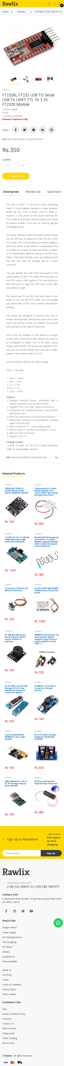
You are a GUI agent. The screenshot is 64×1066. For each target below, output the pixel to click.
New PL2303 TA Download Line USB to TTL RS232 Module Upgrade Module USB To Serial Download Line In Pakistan (46, 541)
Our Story (7, 974)
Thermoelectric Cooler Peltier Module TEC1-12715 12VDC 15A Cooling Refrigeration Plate (46, 491)
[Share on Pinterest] (33, 130)
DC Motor (7, 946)
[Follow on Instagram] (51, 130)
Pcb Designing (9, 942)
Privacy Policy (9, 989)
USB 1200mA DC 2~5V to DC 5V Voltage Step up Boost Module (16, 783)
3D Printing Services (12, 937)
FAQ (4, 1009)
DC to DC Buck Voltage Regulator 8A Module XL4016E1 (45, 736)
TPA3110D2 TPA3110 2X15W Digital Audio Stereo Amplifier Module (17, 490)
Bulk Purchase (9, 1028)
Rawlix (8, 1055)
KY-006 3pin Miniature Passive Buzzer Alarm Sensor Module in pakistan (15, 638)
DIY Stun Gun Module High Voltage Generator (46, 782)
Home (5, 11)
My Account (8, 1042)
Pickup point (8, 1033)
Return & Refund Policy (13, 1013)
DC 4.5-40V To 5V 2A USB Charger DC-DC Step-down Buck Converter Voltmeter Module (16, 689)
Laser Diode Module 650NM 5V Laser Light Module (15, 736)
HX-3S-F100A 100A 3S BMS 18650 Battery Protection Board (46, 590)
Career (5, 979)
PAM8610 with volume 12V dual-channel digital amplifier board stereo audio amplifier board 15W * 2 (46, 639)
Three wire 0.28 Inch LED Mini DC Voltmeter (16, 589)
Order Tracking (9, 1038)
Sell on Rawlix (9, 994)
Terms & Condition (11, 984)
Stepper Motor (9, 927)
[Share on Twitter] (24, 130)
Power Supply (9, 932)
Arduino (21, 11)
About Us (6, 969)
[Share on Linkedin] (42, 130)
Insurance (7, 1018)
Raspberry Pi (8, 956)
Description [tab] (11, 191)
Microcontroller (9, 961)
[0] (59, 3)
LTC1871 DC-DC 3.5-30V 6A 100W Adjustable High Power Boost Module (17, 539)
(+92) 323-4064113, (20, 886)
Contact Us (7, 1023)
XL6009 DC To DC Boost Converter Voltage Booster (45, 688)
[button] (49, 3)
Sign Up (51, 853)
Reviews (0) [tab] (33, 191)
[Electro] (10, 4)
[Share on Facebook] (15, 130)
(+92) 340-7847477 (47, 886)
